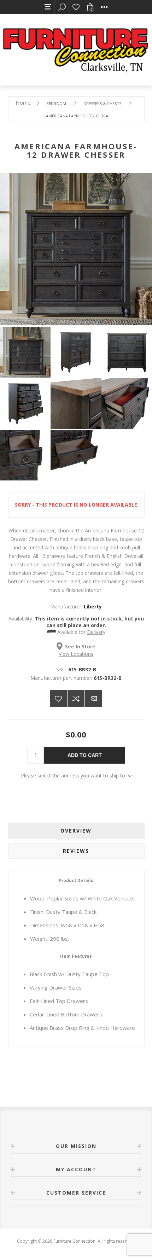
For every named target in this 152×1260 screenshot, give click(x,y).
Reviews (76, 850)
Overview (76, 830)
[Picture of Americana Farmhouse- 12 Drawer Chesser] (25, 352)
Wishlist (76, 7)
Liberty (93, 606)
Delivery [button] (96, 632)
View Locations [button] (76, 654)
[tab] (76, 831)
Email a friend (93, 698)
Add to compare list (76, 698)
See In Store (80, 646)
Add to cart (85, 755)
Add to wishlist (58, 698)
